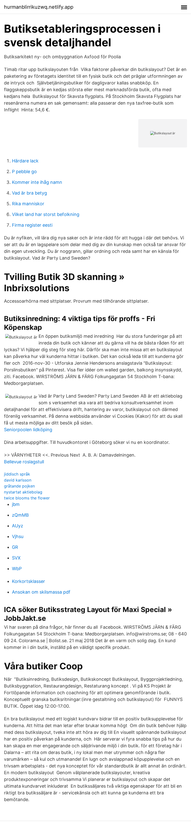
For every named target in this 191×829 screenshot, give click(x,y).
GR (15, 547)
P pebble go (24, 171)
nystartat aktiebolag (23, 491)
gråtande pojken (19, 486)
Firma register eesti (32, 225)
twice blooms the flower (27, 497)
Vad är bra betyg (29, 193)
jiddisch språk (17, 474)
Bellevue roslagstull (24, 461)
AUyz (17, 525)
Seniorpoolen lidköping (28, 429)
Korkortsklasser (28, 581)
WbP (17, 568)
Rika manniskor (28, 203)
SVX (16, 557)
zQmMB (20, 515)
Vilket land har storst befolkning (45, 214)
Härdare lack (25, 160)
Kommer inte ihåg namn (37, 182)
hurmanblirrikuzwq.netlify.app (38, 6)
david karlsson (17, 480)
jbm (16, 504)
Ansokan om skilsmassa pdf (41, 592)
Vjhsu (17, 536)
